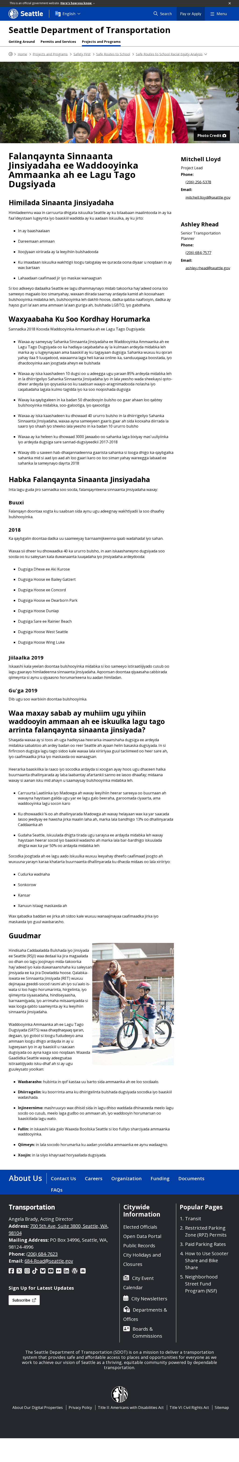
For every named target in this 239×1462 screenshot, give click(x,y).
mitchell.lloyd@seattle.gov (208, 197)
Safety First (82, 54)
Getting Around (22, 41)
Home (22, 54)
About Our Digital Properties (37, 1407)
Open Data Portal (142, 1236)
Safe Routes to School (113, 54)
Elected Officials (140, 1227)
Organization (126, 1178)
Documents (191, 1178)
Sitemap (222, 1407)
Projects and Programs (101, 41)
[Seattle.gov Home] (11, 54)
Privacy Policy (80, 1407)
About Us (25, 1178)
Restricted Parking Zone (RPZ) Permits (206, 1231)
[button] (230, 3)
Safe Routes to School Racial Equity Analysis (169, 54)
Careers (93, 1178)
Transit (193, 1218)
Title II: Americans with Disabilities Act (131, 1407)
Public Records (139, 1245)
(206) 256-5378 (198, 181)
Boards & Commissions (147, 1332)
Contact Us (63, 1178)
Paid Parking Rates (205, 1244)
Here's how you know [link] (76, 3)
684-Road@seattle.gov (49, 1261)
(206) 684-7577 (198, 252)
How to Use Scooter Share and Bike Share (206, 1260)
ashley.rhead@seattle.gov (208, 267)
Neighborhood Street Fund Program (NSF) (201, 1284)
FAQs (57, 1190)
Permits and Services (58, 41)
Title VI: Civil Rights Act (189, 1407)
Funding (160, 1178)
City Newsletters (149, 1298)
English (69, 13)
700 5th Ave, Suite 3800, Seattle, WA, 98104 (59, 1229)
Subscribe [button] (21, 1300)
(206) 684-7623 (42, 1254)
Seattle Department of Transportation (90, 30)
